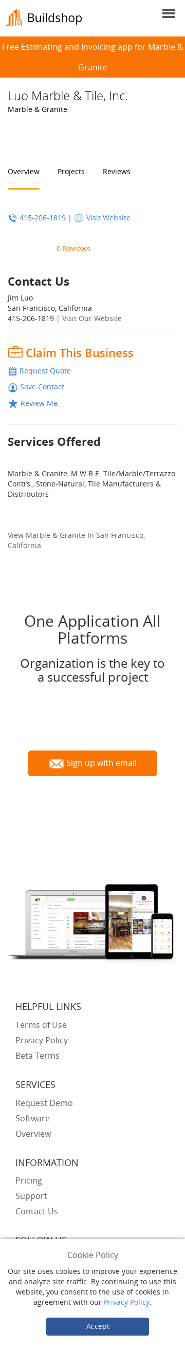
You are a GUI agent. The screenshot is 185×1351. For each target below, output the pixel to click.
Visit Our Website (92, 318)
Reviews (117, 171)
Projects (71, 171)
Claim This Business (80, 352)
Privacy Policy (127, 1302)
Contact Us (36, 1211)
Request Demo (44, 1103)
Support (31, 1196)
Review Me (39, 403)
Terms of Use (41, 1024)
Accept (97, 1326)
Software (32, 1118)
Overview (24, 171)
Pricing (28, 1180)
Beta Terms (37, 1055)
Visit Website (108, 217)
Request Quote (45, 371)
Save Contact (42, 386)
